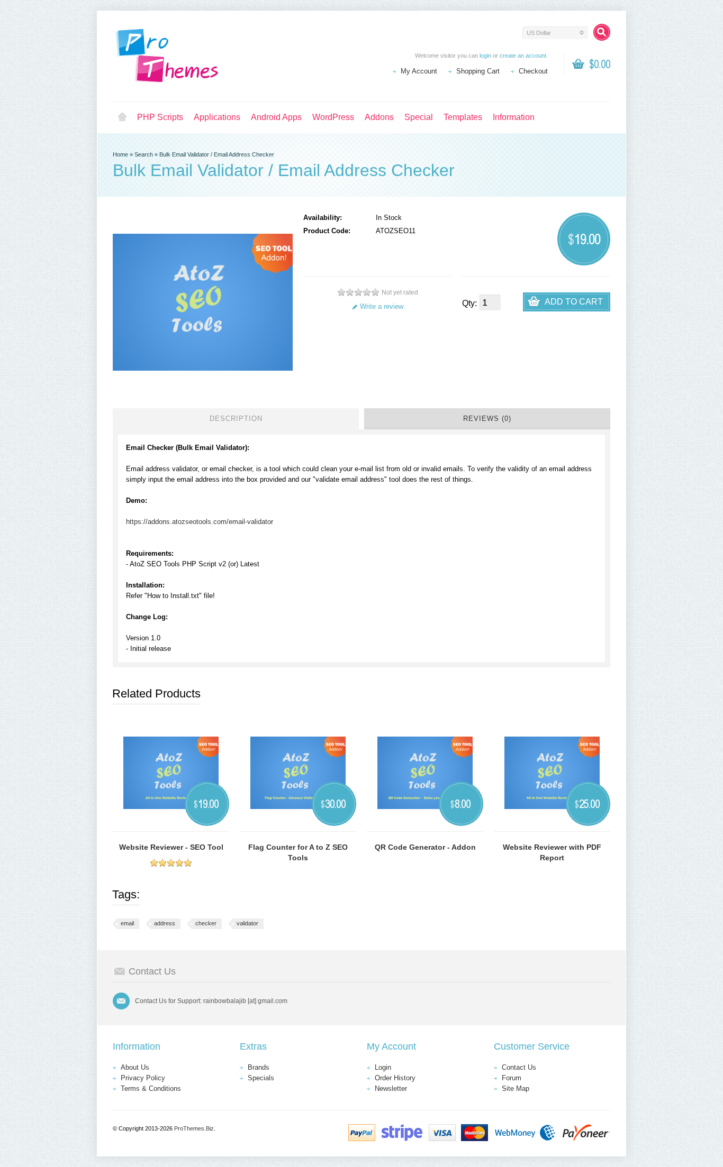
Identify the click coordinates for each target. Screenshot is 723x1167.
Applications (217, 117)
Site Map (515, 1088)
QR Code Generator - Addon (425, 847)
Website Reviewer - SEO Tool (171, 847)
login (485, 55)
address (164, 923)
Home (122, 117)
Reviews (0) (487, 418)
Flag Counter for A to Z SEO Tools (298, 852)
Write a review (381, 306)
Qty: (469, 303)
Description (236, 418)
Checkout (533, 71)
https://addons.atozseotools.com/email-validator (199, 522)
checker (205, 923)
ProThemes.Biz (194, 1128)
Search (143, 154)
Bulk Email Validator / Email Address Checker (216, 154)
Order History (395, 1078)
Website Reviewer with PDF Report (552, 852)
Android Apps (276, 117)
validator (247, 923)
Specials (261, 1078)
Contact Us (519, 1067)
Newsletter (391, 1088)
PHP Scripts (160, 117)
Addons (379, 117)
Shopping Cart (478, 71)
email (127, 923)
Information (514, 117)
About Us (135, 1067)
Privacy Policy (143, 1078)
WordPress (333, 117)
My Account (419, 71)
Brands (258, 1067)
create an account (523, 55)
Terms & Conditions (151, 1088)
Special (418, 117)
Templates (463, 117)
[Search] (601, 32)
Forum (511, 1078)
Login (383, 1067)
